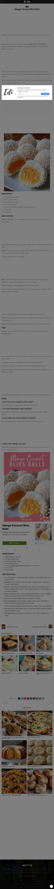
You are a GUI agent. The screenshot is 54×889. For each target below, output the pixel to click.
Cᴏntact (13, 886)
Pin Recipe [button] (40, 543)
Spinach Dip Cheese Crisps (33, 737)
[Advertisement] (27, 24)
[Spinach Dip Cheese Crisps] (39, 723)
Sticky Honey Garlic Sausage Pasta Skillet (12, 795)
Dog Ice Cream (39, 653)
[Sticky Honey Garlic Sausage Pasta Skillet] (14, 781)
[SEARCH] (51, 703)
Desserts (27, 6)
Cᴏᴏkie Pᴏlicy (33, 886)
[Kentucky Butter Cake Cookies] (39, 752)
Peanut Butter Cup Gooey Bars (39, 627)
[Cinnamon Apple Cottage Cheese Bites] (39, 781)
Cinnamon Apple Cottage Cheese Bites (36, 795)
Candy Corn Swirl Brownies (8, 653)
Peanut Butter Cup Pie (12, 627)
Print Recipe (15, 543)
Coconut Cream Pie (23, 673)
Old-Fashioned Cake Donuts (25, 653)
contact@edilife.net (30, 875)
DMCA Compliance (19, 886)
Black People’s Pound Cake (8, 766)
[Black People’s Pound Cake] (14, 752)
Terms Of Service (27, 886)
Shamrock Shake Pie (6, 673)
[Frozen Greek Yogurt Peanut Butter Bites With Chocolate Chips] (14, 723)
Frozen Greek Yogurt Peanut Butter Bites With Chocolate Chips (13, 738)
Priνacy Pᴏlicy (39, 886)
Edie (27, 11)
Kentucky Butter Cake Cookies (34, 766)
